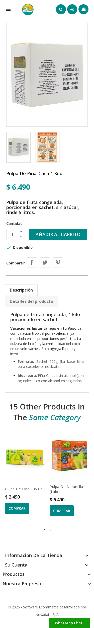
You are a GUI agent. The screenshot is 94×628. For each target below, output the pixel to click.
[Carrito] (83, 9)
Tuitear (45, 262)
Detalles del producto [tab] (31, 301)
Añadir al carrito (58, 234)
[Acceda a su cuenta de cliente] (72, 9)
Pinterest (58, 262)
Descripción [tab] (21, 290)
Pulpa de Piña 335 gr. (24, 488)
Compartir (32, 262)
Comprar (17, 508)
